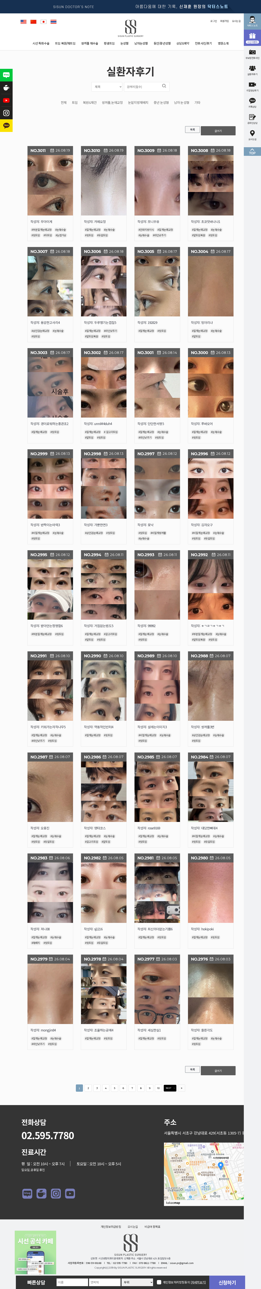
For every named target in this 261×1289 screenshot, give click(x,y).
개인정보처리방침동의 (184, 1282)
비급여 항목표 (152, 1227)
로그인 (213, 21)
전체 (63, 102)
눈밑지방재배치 (138, 102)
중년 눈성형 (161, 102)
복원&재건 (89, 102)
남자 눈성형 (181, 102)
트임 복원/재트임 (65, 43)
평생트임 (109, 43)
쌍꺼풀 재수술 (89, 43)
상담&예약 (182, 43)
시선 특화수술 (40, 43)
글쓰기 (218, 131)
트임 (75, 102)
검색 (164, 86)
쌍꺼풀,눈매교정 (112, 102)
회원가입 (224, 21)
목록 (192, 129)
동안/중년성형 (162, 43)
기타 (197, 102)
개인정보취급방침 (111, 1227)
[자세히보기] (198, 1282)
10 (158, 1088)
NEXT (168, 1088)
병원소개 (223, 43)
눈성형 (124, 43)
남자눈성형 (141, 43)
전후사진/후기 (203, 43)
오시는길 (236, 21)
